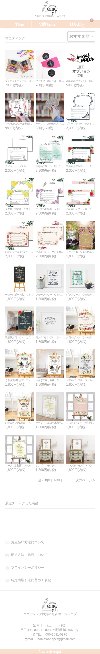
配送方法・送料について (26, 555)
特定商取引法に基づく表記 (28, 580)
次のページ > (85, 480)
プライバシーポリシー (24, 567)
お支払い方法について (24, 542)
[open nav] (7, 24)
